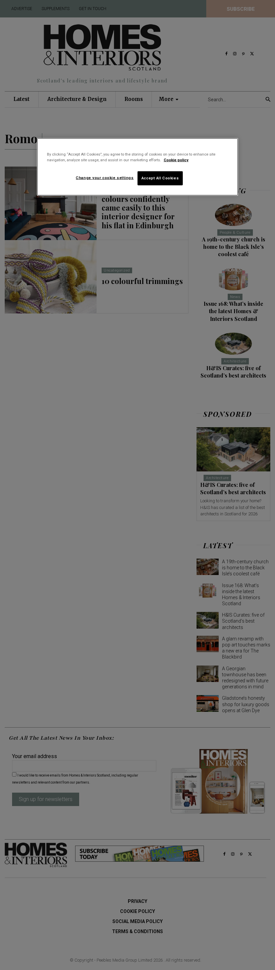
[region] (137, 167)
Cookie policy (176, 160)
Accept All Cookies (160, 178)
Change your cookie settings (104, 177)
